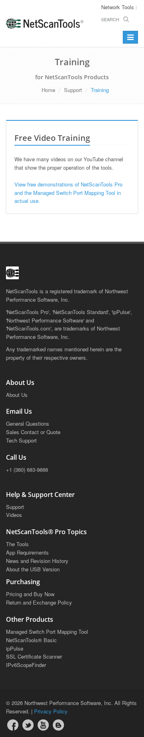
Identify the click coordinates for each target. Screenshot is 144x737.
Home (48, 90)
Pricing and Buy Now (30, 594)
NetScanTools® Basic (31, 640)
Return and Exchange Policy (39, 602)
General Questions (27, 423)
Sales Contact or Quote (33, 432)
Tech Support (21, 440)
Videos (14, 515)
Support (73, 90)
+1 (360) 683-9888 (27, 469)
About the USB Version (33, 569)
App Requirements (27, 552)
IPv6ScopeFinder (26, 665)
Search (110, 19)
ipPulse (14, 648)
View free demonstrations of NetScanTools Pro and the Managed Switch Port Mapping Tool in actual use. (68, 192)
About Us (17, 395)
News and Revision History (37, 561)
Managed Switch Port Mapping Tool (47, 631)
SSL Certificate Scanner (34, 656)
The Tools (17, 544)
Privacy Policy (51, 711)
